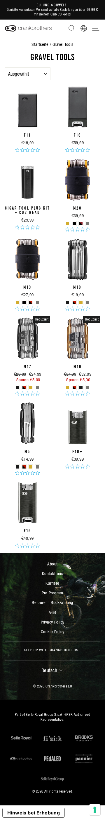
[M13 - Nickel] (37, 302)
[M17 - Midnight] (17, 387)
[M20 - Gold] (67, 223)
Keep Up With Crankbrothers (51, 650)
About (52, 563)
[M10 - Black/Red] (74, 302)
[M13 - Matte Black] (24, 302)
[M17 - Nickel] (37, 387)
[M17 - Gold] (31, 387)
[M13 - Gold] (17, 302)
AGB (52, 612)
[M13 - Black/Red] (31, 302)
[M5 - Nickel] (37, 467)
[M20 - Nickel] (87, 223)
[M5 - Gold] (31, 467)
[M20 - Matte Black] (74, 223)
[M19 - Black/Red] (74, 387)
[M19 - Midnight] (81, 387)
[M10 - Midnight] (67, 302)
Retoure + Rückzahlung (52, 602)
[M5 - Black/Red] (24, 467)
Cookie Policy (52, 631)
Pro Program (52, 592)
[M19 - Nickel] (87, 387)
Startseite (40, 44)
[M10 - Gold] (81, 302)
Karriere (52, 583)
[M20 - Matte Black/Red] (81, 223)
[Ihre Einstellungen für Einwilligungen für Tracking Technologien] (94, 809)
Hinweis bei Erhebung (33, 813)
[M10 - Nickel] (87, 302)
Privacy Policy (52, 621)
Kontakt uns (52, 573)
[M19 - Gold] (67, 387)
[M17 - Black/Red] (24, 387)
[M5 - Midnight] (17, 467)
